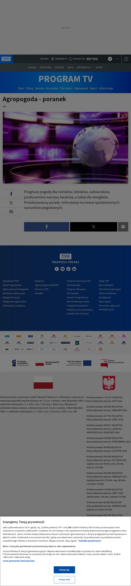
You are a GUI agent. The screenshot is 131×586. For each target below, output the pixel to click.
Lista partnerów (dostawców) (18, 560)
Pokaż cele (64, 579)
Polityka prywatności (90, 540)
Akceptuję (64, 569)
